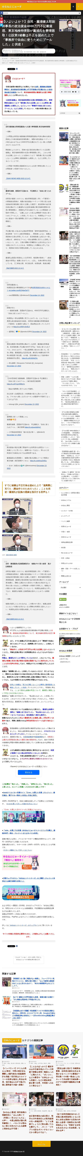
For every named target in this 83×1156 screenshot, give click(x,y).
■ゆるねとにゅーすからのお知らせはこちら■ (41, 1)
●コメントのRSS (64, 607)
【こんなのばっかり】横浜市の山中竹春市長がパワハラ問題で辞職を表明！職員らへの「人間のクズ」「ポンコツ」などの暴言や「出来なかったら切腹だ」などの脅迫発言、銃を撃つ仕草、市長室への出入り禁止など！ (74, 168)
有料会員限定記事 (67, 542)
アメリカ (60, 1063)
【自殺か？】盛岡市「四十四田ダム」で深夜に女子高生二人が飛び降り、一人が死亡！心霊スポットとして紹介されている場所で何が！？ (70, 476)
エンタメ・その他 (67, 511)
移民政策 (17, 1063)
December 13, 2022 (32, 404)
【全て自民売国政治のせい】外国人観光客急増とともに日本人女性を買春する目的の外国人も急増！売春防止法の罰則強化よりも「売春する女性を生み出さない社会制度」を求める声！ (74, 265)
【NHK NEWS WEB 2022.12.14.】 (18, 178)
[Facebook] (1, 12)
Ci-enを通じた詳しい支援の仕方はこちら (22, 804)
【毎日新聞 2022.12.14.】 (15, 268)
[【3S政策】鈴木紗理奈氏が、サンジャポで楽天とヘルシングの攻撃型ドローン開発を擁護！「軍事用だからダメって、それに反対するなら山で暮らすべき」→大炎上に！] (63, 283)
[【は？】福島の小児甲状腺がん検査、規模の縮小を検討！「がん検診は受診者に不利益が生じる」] (6, 1000)
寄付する (28, 772)
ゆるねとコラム (66, 500)
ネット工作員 (70, 1063)
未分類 (63, 547)
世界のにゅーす (66, 526)
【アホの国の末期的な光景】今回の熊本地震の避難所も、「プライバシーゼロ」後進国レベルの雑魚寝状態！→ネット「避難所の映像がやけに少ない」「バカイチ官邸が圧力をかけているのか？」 (70, 418)
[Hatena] (1, 24)
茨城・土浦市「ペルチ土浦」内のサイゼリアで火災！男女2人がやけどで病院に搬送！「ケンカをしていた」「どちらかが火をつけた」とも (70, 381)
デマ (64, 1063)
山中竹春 (40, 1063)
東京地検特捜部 (28, 52)
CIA (32, 1110)
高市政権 (73, 1110)
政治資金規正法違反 (17, 52)
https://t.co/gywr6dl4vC (33, 427)
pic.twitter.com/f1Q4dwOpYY (19, 290)
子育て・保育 (65, 532)
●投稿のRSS (63, 605)
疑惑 (34, 52)
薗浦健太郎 (43, 52)
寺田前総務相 (28, 737)
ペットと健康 (65, 521)
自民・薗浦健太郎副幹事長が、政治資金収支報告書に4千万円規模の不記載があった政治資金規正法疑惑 (28, 89)
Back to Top (41, 1144)
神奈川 (45, 1063)
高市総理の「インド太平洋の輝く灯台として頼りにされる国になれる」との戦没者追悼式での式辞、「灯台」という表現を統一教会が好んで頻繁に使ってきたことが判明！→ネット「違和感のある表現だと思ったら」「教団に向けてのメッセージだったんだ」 (70, 362)
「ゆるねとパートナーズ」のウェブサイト (24, 925)
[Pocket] (1, 21)
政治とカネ (8, 52)
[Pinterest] (1, 18)
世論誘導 (61, 1065)
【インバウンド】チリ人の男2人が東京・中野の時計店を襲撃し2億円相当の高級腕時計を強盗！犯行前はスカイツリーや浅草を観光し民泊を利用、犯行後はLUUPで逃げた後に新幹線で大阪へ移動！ (75, 143)
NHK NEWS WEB (11, 555)
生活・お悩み (65, 558)
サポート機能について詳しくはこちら (17, 850)
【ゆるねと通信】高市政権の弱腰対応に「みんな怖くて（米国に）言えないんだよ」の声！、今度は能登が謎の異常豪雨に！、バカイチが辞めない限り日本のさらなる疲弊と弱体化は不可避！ (74, 218)
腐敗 (38, 52)
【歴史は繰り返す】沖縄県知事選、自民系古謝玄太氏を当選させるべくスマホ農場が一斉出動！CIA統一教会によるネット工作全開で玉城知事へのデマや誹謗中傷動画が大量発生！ (75, 194)
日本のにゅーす (18, 50)
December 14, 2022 (37, 295)
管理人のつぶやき (67, 563)
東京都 (12, 1063)
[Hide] (1, 28)
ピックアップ (65, 516)
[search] (79, 13)
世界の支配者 (37, 1110)
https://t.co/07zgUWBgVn (16, 384)
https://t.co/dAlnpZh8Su (38, 461)
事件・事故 (7, 1063)
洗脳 (49, 1110)
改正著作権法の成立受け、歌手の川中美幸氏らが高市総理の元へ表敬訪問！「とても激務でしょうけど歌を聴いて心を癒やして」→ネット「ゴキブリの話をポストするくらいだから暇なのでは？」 (74, 242)
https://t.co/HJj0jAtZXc (30, 358)
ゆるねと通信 (65, 505)
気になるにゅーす (67, 553)
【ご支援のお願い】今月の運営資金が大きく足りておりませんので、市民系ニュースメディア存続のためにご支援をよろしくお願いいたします (74, 309)
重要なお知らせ (66, 576)
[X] (1, 15)
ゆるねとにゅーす (19, 1151)
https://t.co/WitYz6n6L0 (21, 327)
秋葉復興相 (39, 737)
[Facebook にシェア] (17, 69)
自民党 (68, 1110)
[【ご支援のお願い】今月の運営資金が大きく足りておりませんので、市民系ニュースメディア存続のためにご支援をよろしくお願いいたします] (63, 304)
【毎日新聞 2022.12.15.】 (15, 619)
